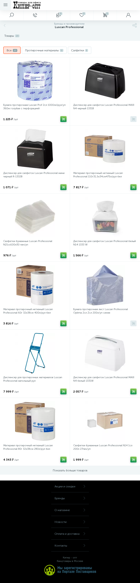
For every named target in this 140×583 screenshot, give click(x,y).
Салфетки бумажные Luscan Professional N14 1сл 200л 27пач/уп (102, 447)
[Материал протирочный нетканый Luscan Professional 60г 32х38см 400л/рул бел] (35, 285)
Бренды (60, 498)
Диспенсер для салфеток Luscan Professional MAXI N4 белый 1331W (103, 379)
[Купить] (63, 119)
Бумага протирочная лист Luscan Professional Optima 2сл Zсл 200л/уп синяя (100, 311)
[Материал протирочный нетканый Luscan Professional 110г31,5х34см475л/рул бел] (105, 149)
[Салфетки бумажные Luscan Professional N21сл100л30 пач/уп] (35, 217)
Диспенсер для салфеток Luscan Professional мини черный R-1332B (34, 175)
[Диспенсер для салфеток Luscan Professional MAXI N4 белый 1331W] (105, 353)
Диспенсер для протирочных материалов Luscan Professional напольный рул (32, 379)
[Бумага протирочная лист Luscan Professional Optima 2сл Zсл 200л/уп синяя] (105, 285)
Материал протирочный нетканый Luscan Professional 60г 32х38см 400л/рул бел (28, 311)
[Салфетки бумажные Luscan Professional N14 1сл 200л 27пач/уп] (105, 421)
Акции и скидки (65, 486)
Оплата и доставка (67, 533)
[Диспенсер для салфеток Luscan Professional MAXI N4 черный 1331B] (105, 81)
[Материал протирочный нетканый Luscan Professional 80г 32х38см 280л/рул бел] (35, 421)
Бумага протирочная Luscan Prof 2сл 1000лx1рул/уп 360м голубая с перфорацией (34, 106)
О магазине (62, 510)
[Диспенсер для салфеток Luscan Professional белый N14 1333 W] (105, 217)
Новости (61, 522)
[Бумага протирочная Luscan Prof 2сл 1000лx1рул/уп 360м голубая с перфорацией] (35, 81)
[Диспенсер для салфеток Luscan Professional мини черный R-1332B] (35, 149)
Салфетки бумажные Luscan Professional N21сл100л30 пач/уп (27, 243)
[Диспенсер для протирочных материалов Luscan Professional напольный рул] (35, 353)
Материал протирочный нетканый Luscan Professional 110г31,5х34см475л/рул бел (98, 175)
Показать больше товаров (70, 470)
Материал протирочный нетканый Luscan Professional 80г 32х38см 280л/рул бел (28, 447)
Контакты (61, 545)
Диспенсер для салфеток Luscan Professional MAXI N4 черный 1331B (103, 106)
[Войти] (128, 15)
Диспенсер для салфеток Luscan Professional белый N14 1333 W (104, 243)
